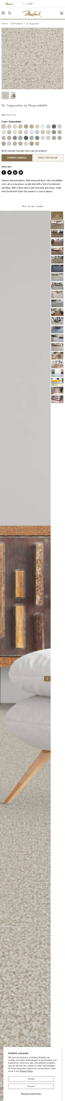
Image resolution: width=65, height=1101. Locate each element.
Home (5, 23)
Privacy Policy (26, 1071)
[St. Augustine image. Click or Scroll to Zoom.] (32, 58)
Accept (31, 1079)
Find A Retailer (48, 158)
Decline (31, 1086)
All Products (17, 23)
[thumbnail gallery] (5, 95)
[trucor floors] (27, 4)
